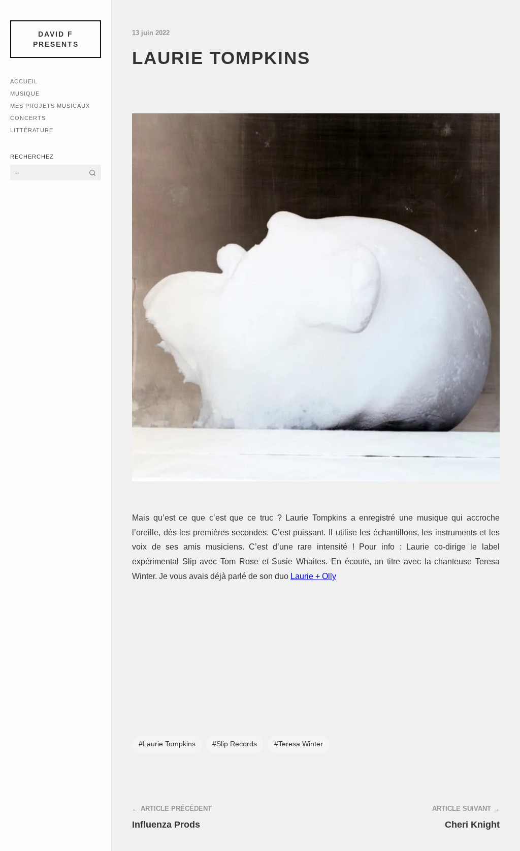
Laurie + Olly (313, 576)
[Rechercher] (92, 172)
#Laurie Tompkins (167, 744)
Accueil (24, 81)
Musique (25, 93)
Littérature (31, 130)
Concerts (28, 118)
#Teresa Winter (298, 744)
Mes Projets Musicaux (50, 106)
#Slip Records (234, 744)
